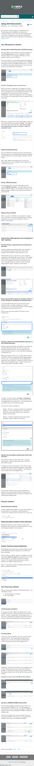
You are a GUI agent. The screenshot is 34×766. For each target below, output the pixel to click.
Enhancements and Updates (24, 21)
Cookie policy (23, 757)
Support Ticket (5, 38)
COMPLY (13, 21)
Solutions (15, 757)
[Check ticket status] (26, 16)
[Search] (18, 16)
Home (8, 757)
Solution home (5, 21)
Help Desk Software (13, 762)
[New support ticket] (21, 16)
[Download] (13, 395)
